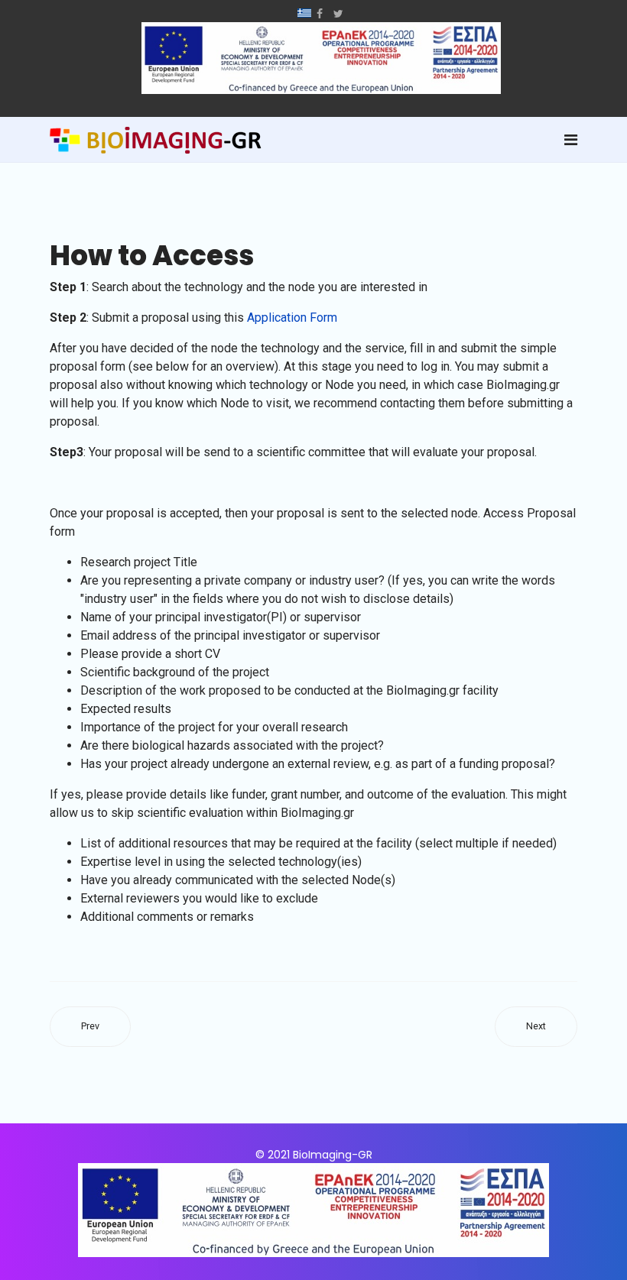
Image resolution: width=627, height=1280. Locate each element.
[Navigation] (570, 140)
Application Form (292, 317)
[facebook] (320, 14)
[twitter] (338, 14)
